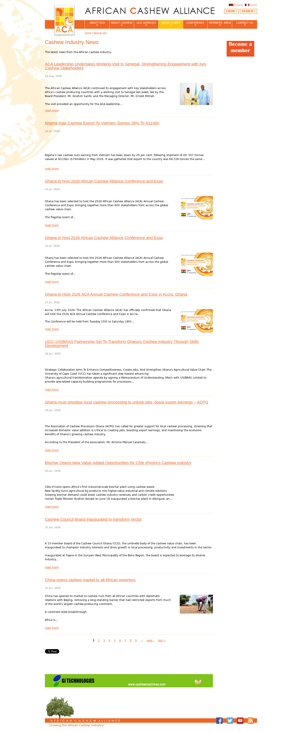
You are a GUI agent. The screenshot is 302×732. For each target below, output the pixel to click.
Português (238, 5)
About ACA (95, 24)
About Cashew (120, 24)
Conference (193, 24)
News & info (169, 24)
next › (151, 640)
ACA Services (145, 24)
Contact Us (242, 24)
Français (253, 5)
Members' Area (219, 24)
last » (161, 640)
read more (52, 110)
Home (88, 33)
